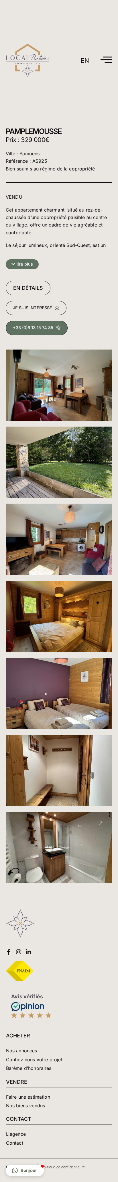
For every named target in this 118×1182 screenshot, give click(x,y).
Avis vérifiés (27, 996)
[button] (22, 264)
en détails (28, 288)
